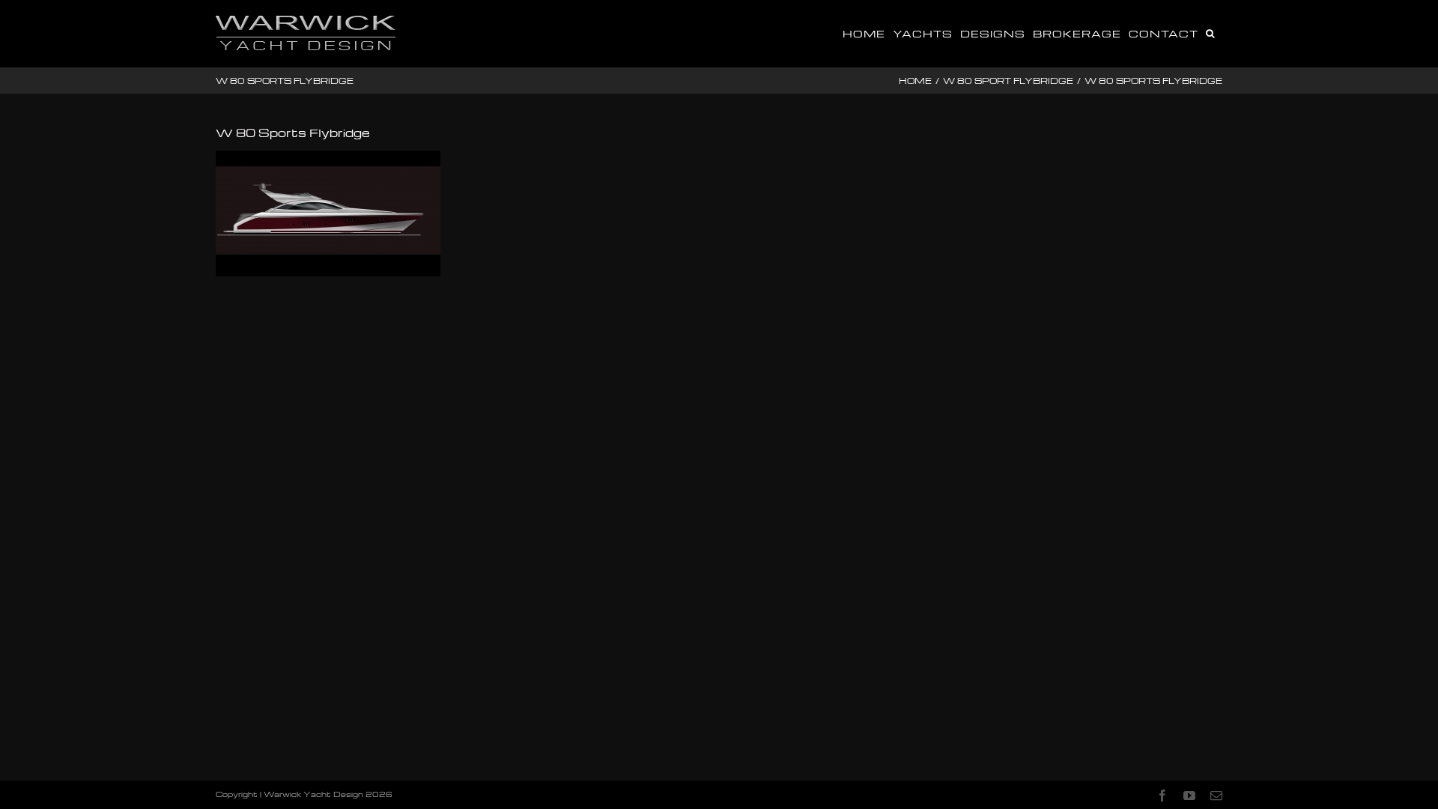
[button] (1210, 32)
